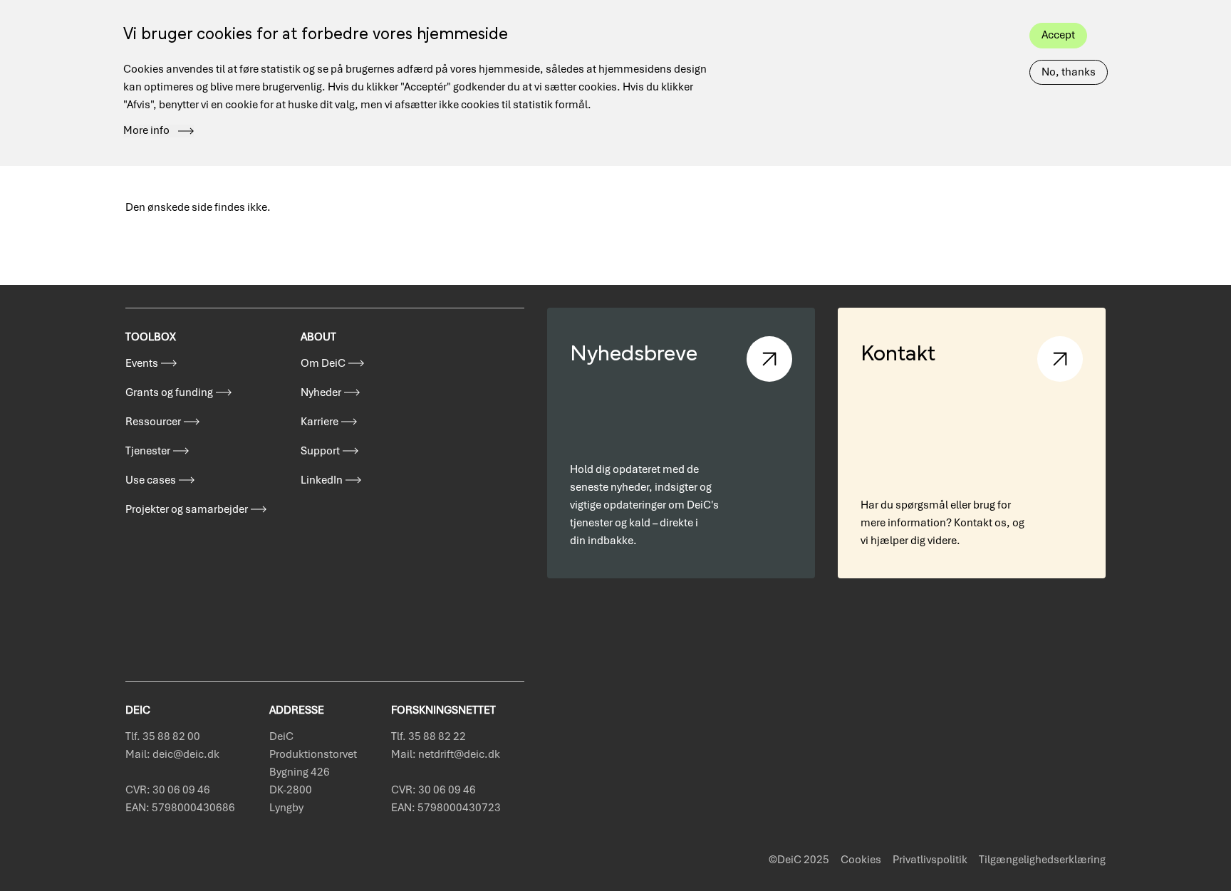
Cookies (861, 860)
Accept (1058, 35)
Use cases (150, 480)
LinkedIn (322, 480)
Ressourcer (153, 422)
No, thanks (1069, 72)
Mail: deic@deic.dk (172, 754)
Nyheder (321, 392)
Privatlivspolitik (930, 860)
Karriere (319, 422)
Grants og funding (169, 392)
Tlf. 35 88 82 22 (428, 736)
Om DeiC (323, 363)
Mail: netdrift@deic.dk (445, 754)
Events (141, 363)
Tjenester (147, 451)
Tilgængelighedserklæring (1042, 860)
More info (146, 131)
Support (320, 451)
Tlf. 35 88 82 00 (162, 736)
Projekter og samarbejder (186, 509)
